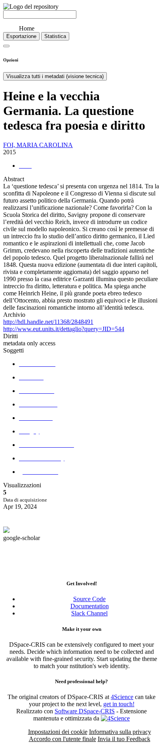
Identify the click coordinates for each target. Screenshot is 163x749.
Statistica (55, 36)
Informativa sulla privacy (120, 731)
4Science (122, 696)
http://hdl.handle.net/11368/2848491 (48, 321)
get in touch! (119, 704)
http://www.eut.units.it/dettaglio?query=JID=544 (63, 329)
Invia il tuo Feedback (124, 739)
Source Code (89, 599)
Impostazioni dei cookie (57, 731)
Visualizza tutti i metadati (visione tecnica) (55, 76)
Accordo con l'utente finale (62, 739)
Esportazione (21, 36)
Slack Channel (89, 613)
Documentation (89, 606)
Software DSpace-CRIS (85, 711)
